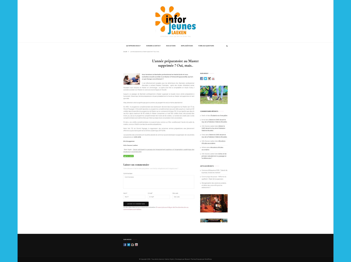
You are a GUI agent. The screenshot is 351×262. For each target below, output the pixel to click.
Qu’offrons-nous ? (133, 46)
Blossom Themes (190, 259)
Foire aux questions (206, 46)
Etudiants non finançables (219, 115)
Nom (125, 193)
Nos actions (171, 46)
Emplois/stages (187, 46)
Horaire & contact (153, 46)
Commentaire (127, 173)
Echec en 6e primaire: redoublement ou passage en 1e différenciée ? (214, 156)
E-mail (150, 193)
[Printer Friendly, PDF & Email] (128, 156)
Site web (175, 193)
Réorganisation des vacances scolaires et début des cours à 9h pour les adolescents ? (214, 185)
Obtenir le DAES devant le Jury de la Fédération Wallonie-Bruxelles (213, 128)
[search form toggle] (227, 46)
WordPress (208, 259)
